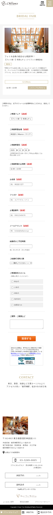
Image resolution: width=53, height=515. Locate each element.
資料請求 (20, 485)
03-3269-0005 (28, 460)
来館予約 (42, 5)
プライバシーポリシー (42, 502)
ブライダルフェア (10, 512)
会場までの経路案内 (12, 452)
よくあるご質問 (8, 502)
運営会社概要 (24, 502)
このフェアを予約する (37, 88)
